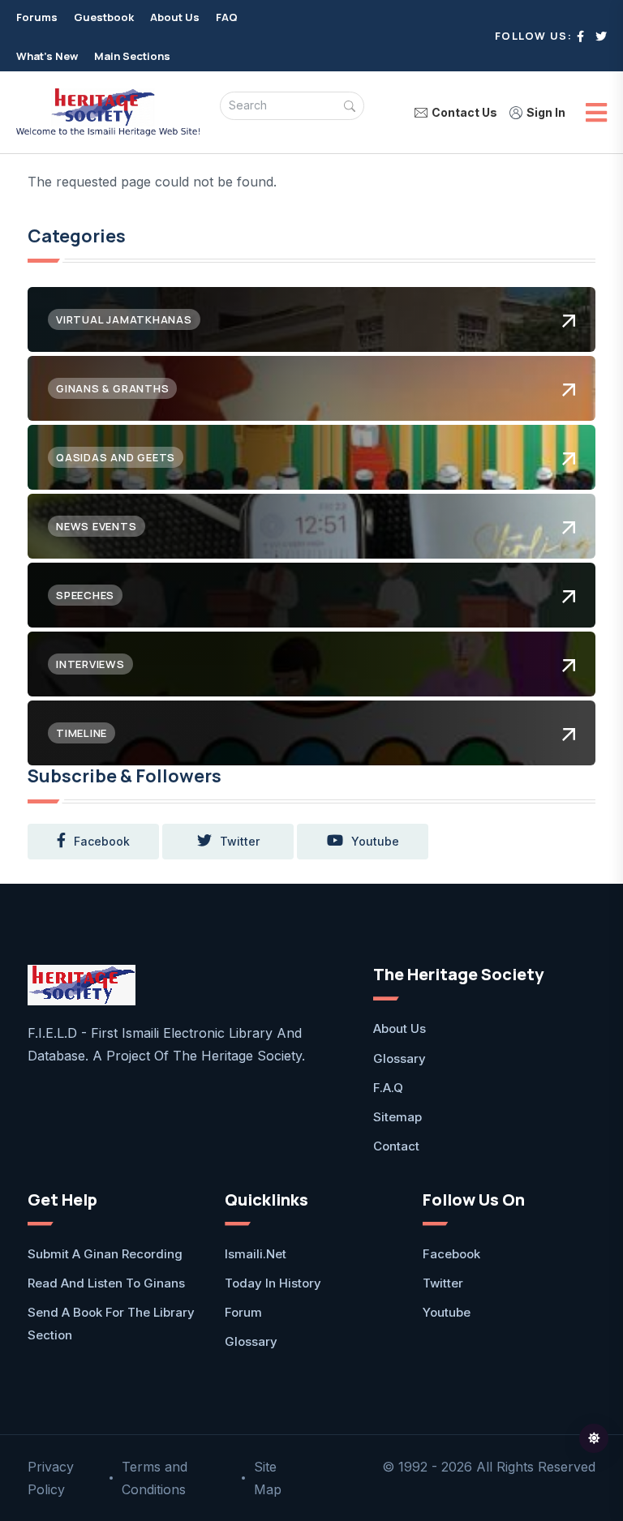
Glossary (399, 1058)
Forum (243, 1312)
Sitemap (397, 1117)
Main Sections (132, 56)
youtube (375, 841)
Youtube (446, 1312)
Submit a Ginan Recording (105, 1254)
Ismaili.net (255, 1254)
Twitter (443, 1283)
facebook (102, 841)
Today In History (273, 1283)
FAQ (227, 17)
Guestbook (104, 17)
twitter (240, 841)
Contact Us (464, 112)
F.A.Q (388, 1087)
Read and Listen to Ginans (106, 1283)
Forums (37, 17)
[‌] (580, 36)
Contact (396, 1146)
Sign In (545, 112)
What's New (47, 56)
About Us (175, 17)
